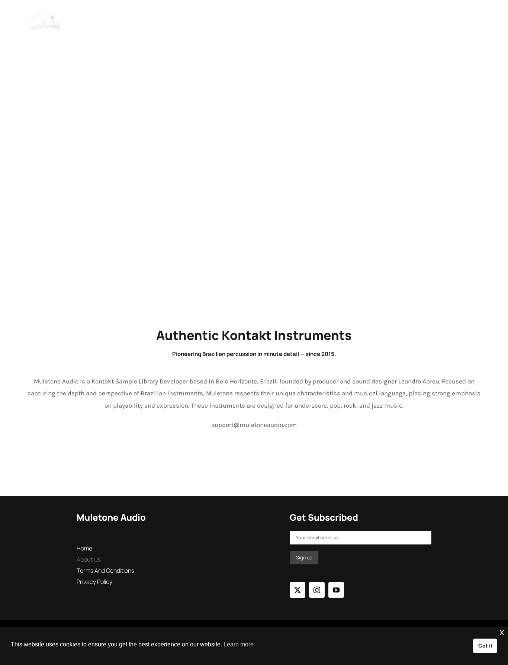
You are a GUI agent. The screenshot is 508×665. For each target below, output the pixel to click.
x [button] (501, 632)
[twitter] (297, 590)
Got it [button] (485, 646)
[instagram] (317, 590)
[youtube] (336, 590)
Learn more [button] (239, 644)
